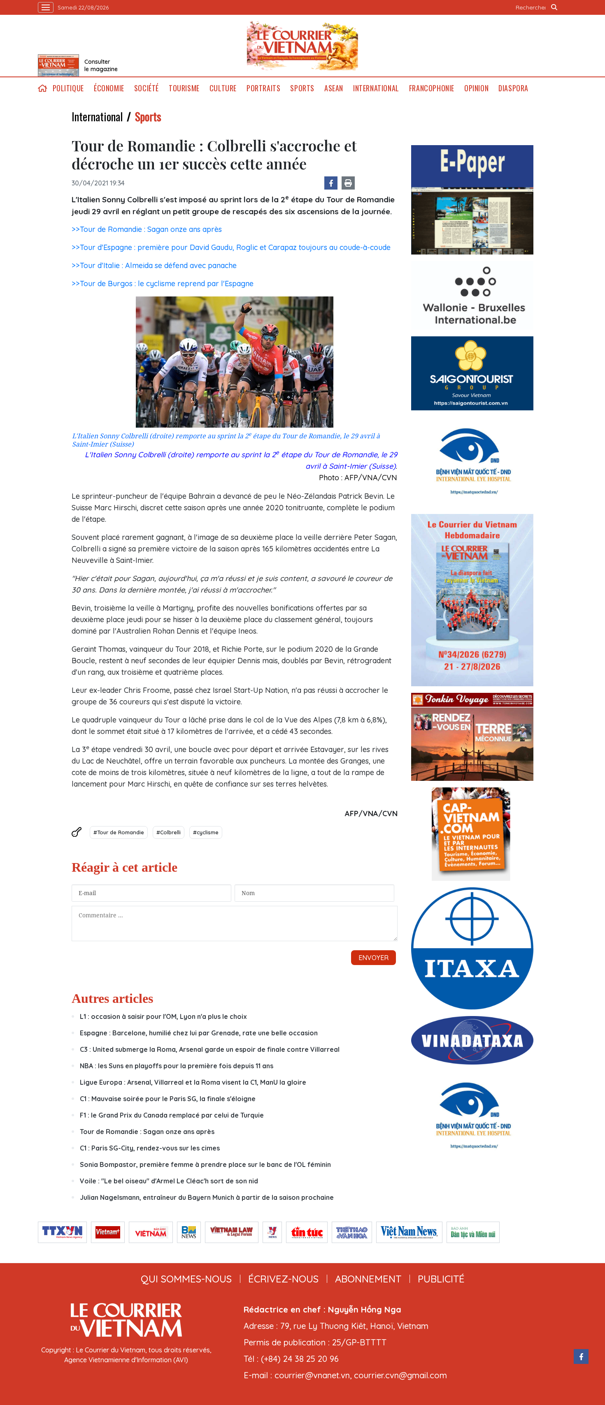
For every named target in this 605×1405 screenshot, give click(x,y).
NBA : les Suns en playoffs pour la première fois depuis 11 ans (176, 1066)
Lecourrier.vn (302, 45)
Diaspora (513, 88)
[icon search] (554, 7)
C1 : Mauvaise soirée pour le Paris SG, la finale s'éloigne (168, 1099)
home (43, 88)
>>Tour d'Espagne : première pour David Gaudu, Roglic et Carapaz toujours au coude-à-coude (231, 247)
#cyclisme (206, 832)
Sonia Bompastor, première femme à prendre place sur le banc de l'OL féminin (205, 1164)
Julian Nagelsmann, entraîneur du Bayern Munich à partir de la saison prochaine (207, 1197)
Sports (302, 88)
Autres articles (112, 998)
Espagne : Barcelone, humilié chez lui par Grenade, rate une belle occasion (199, 1033)
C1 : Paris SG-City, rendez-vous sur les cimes (150, 1148)
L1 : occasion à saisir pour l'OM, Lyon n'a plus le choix (163, 1016)
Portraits (263, 88)
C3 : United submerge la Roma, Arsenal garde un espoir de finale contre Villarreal (210, 1049)
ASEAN (333, 88)
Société (146, 88)
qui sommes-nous (186, 1279)
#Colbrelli (168, 832)
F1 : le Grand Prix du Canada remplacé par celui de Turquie (172, 1115)
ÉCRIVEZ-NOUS (283, 1279)
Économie (109, 88)
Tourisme (184, 88)
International (376, 88)
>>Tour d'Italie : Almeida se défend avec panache (154, 265)
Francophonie (431, 88)
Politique (68, 88)
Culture (223, 88)
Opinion (476, 88)
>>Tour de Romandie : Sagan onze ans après (147, 229)
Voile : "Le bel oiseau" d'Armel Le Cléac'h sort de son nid (169, 1181)
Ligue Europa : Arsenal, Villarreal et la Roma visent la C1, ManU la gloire (193, 1082)
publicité (441, 1279)
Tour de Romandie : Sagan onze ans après (147, 1131)
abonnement (368, 1279)
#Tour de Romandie (118, 832)
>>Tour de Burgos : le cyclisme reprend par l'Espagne (163, 283)
